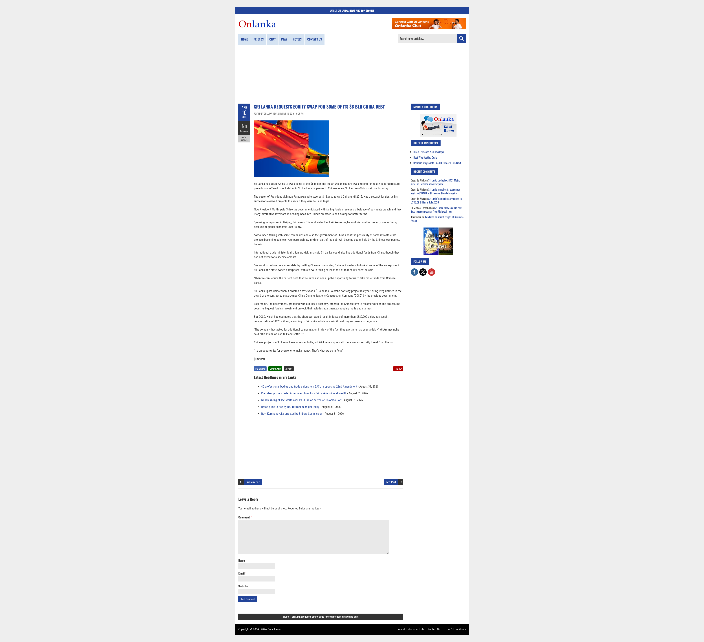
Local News (244, 139)
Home (244, 39)
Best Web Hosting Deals (425, 157)
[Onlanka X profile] (423, 270)
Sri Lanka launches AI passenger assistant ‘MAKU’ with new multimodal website (435, 191)
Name (242, 560)
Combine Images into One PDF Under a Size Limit (437, 163)
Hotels (297, 39)
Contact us (314, 39)
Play (284, 39)
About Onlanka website (411, 629)
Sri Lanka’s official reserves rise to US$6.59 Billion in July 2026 (436, 200)
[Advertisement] (352, 74)
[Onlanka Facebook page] (414, 270)
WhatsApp (275, 368)
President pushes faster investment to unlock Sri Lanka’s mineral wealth (303, 393)
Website (243, 586)
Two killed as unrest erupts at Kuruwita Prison (437, 219)
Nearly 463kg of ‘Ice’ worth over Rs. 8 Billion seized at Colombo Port (301, 400)
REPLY (398, 368)
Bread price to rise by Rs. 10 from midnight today (290, 407)
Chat (272, 39)
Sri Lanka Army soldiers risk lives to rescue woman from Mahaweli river (436, 209)
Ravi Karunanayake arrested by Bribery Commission (291, 413)
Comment (244, 131)
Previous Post (253, 482)
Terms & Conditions (454, 629)
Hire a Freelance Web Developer (428, 152)
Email (242, 573)
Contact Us (434, 629)
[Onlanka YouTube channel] (431, 270)
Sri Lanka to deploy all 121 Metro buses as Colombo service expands (435, 182)
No (244, 125)
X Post (288, 368)
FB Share (260, 368)
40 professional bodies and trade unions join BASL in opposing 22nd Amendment (309, 386)
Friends (259, 39)
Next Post (391, 482)
